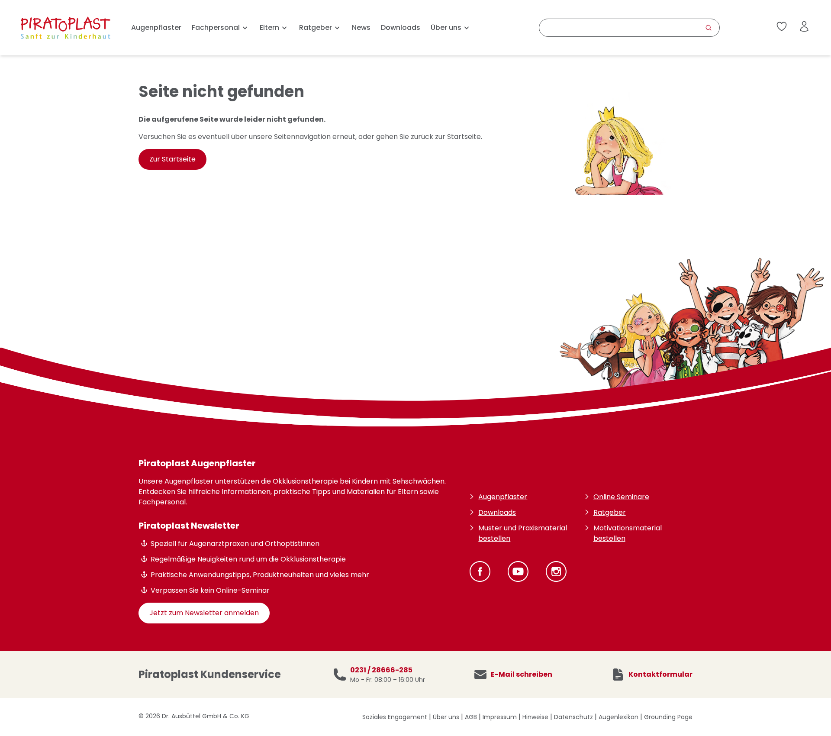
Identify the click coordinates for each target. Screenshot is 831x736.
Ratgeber (609, 512)
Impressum (500, 717)
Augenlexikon (618, 717)
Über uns (446, 717)
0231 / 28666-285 (381, 670)
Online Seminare (621, 497)
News (361, 27)
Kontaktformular (660, 674)
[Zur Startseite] (65, 27)
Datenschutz (573, 717)
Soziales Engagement (394, 717)
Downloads (400, 27)
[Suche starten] (708, 27)
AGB (471, 717)
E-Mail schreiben (521, 674)
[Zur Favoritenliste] (782, 28)
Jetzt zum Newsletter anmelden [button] (204, 613)
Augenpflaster (156, 27)
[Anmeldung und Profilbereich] (804, 26)
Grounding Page (668, 717)
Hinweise (535, 717)
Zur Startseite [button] (172, 159)
